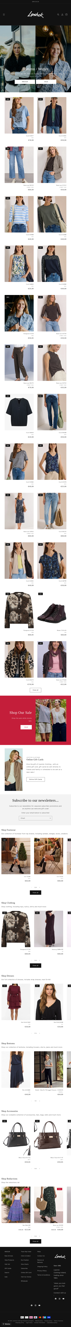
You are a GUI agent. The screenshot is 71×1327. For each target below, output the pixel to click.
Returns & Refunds (40, 1261)
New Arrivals (9, 1256)
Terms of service (58, 1320)
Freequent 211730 (29, 630)
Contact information (39, 1322)
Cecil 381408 (62, 432)
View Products (9, 1260)
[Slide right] (40, 887)
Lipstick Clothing (17, 1320)
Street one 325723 (61, 383)
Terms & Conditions (43, 1275)
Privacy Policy (42, 1270)
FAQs (39, 1251)
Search (7, 1272)
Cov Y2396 (27, 876)
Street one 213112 (61, 185)
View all (35, 690)
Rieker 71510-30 (61, 630)
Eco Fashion (25, 1260)
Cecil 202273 (30, 680)
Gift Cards (8, 1268)
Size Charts (25, 1264)
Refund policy (39, 1320)
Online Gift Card (26, 1272)
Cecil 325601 (30, 581)
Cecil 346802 (30, 284)
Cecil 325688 (62, 234)
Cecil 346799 (62, 581)
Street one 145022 (29, 531)
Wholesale (24, 1281)
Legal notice (29, 1322)
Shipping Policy (42, 1266)
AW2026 (25, 82)
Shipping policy (20, 1322)
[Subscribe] (50, 818)
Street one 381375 (29, 383)
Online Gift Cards (35, 779)
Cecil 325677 (30, 136)
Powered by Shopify (28, 1320)
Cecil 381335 (62, 531)
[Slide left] (31, 887)
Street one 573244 (61, 680)
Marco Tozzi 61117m (24, 1157)
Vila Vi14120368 (58, 1022)
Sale (6, 1277)
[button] (4, 15)
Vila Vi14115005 (25, 1022)
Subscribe (24, 1268)
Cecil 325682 (30, 482)
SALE (46, 82)
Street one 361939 (58, 1225)
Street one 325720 (61, 333)
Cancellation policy (52, 1322)
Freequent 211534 (29, 333)
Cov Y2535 (60, 876)
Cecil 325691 (62, 136)
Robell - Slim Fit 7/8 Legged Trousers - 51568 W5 (49, 1090)
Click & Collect (26, 1256)
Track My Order (26, 1251)
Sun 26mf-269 (26, 1225)
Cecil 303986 (62, 284)
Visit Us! (7, 1264)
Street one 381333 (29, 185)
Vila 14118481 (26, 1090)
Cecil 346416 (30, 432)
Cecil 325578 (62, 482)
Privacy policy (48, 1320)
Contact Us (41, 1256)
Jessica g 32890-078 (57, 949)
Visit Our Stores (26, 1277)
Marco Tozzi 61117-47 (57, 1157)
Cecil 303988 (30, 234)
